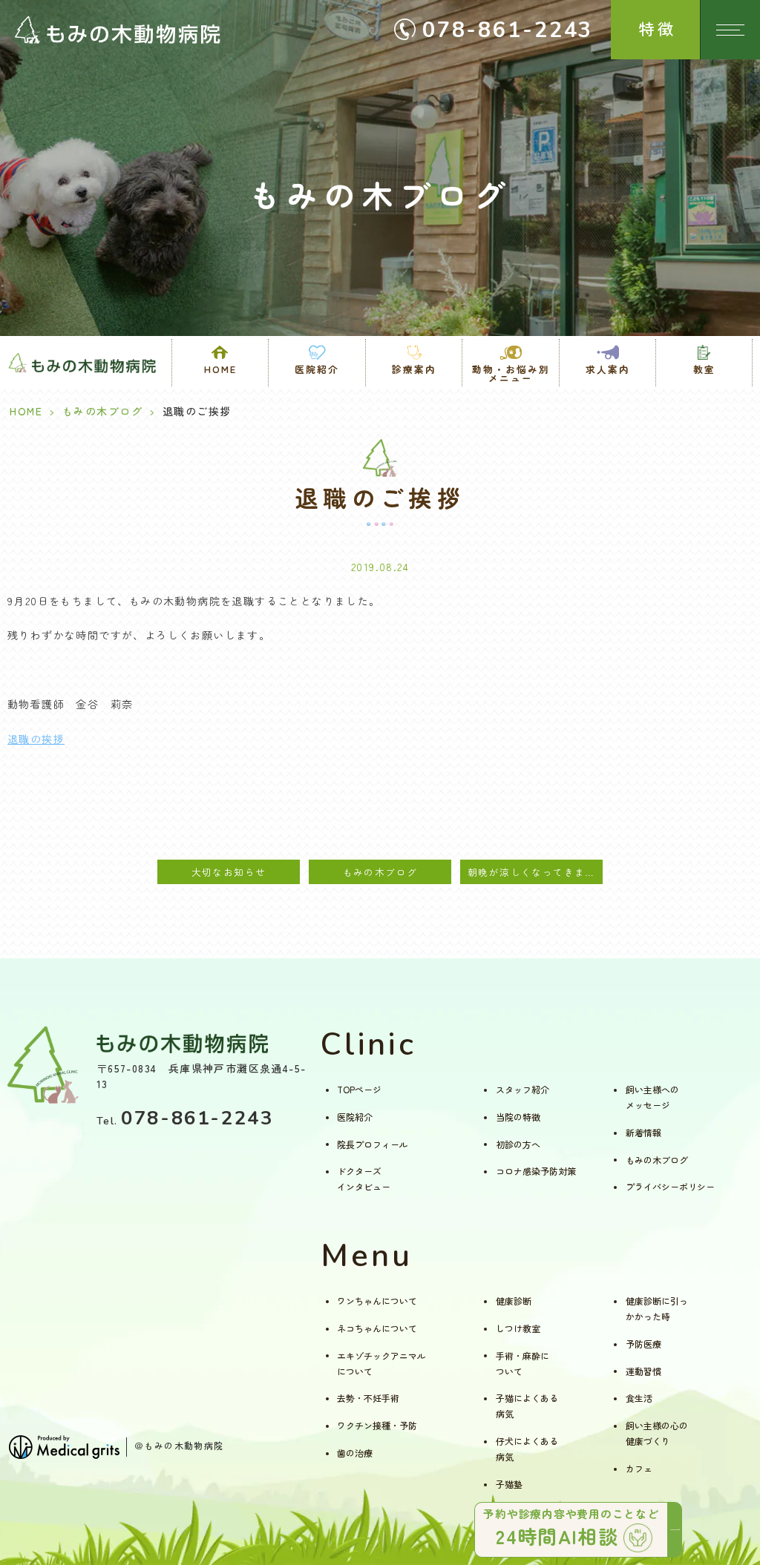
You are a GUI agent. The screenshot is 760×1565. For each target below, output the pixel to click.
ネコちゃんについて (377, 1328)
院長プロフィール (372, 1144)
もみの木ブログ (102, 410)
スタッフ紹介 (522, 1089)
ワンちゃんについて (377, 1300)
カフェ (639, 1468)
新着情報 (643, 1132)
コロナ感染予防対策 (536, 1170)
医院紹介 (355, 1116)
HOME (220, 369)
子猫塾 (509, 1483)
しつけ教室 (518, 1328)
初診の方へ (518, 1144)
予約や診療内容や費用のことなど (570, 1528)
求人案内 (608, 369)
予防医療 (643, 1343)
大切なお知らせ (228, 872)
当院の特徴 (518, 1116)
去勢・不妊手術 (368, 1397)
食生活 (639, 1397)
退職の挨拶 (36, 738)
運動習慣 (643, 1371)
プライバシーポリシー (670, 1186)
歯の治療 (355, 1452)
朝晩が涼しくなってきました (535, 872)
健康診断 (513, 1300)
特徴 (657, 28)
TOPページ (359, 1089)
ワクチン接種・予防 (377, 1425)
